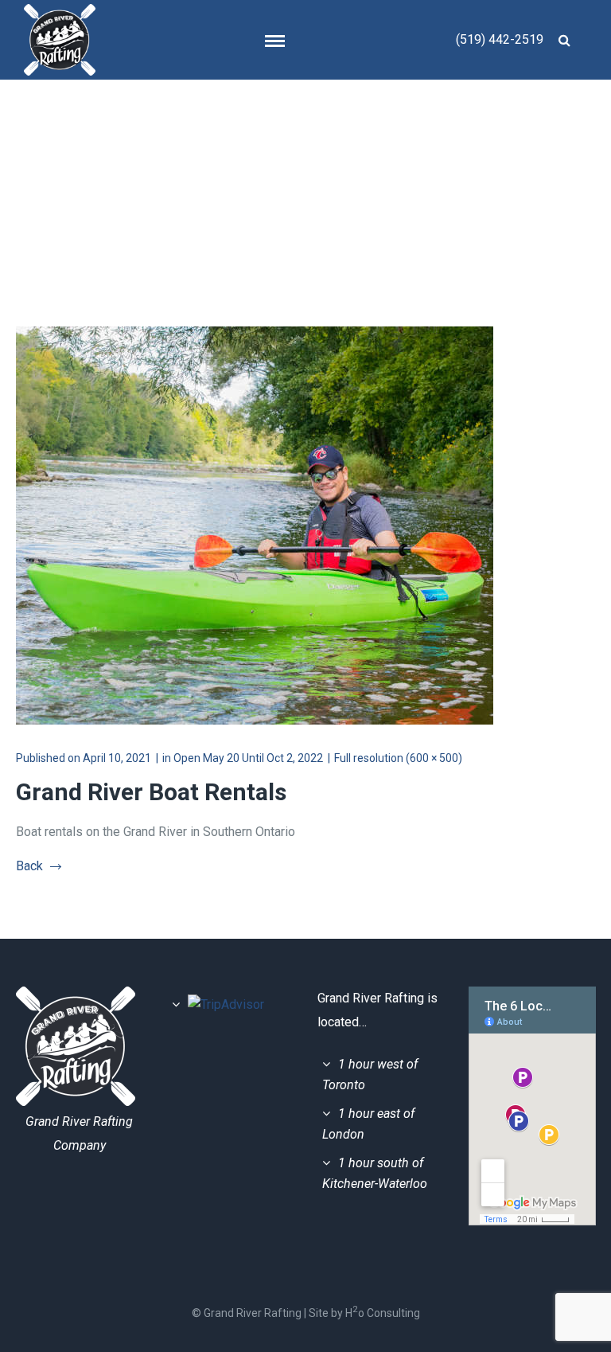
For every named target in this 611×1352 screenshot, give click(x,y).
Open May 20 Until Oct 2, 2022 (248, 758)
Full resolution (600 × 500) (398, 758)
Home (352, 158)
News (407, 158)
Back (29, 865)
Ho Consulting (382, 1313)
